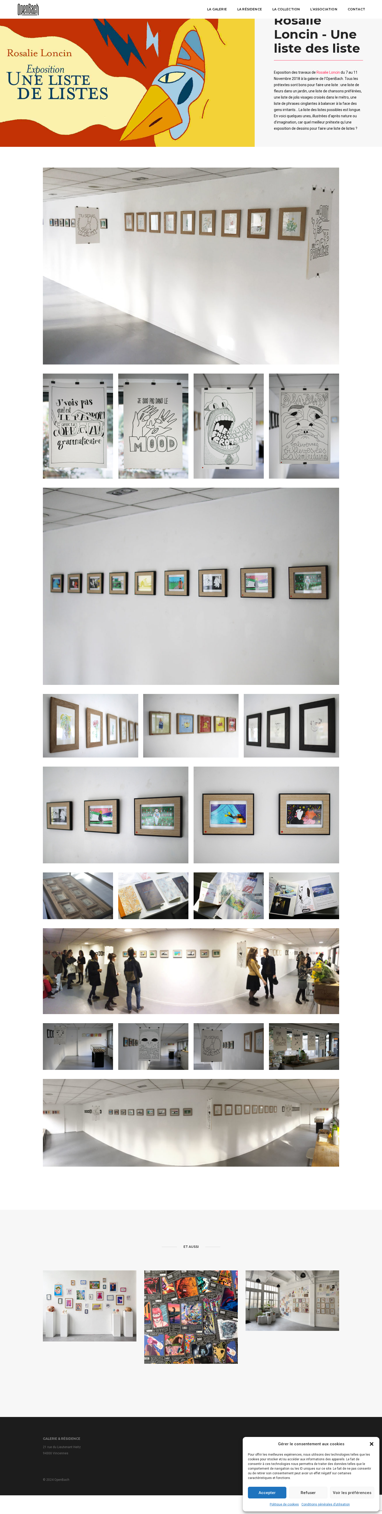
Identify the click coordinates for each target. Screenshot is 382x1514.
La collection (286, 9)
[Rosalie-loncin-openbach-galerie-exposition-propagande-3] (229, 426)
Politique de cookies (284, 1504)
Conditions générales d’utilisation (325, 1504)
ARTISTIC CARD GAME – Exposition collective (191, 1331)
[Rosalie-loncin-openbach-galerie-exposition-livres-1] (153, 895)
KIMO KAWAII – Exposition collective (89, 1316)
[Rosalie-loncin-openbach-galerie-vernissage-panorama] (191, 971)
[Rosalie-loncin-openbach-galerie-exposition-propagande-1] (153, 426)
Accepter (267, 1492)
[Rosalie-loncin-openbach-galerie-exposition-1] (191, 266)
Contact (356, 9)
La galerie (217, 9)
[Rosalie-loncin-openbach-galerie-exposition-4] (90, 726)
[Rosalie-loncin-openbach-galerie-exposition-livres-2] (229, 895)
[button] (371, 1444)
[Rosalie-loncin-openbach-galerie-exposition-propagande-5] (304, 426)
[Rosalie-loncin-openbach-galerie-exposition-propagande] (78, 426)
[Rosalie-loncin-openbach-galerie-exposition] (191, 586)
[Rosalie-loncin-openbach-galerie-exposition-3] (291, 726)
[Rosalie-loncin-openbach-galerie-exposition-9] (229, 1046)
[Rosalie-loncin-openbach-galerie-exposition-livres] (304, 895)
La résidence (249, 9)
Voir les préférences (352, 1492)
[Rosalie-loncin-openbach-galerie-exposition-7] (78, 1046)
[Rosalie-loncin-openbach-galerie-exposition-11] (78, 895)
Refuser (308, 1492)
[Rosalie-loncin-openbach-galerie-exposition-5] (115, 815)
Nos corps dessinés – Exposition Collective (292, 1309)
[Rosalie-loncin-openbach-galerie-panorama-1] (191, 1123)
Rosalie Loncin (328, 72)
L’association (323, 9)
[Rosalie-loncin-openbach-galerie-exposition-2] (191, 726)
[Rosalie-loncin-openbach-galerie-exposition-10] (304, 1046)
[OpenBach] (28, 9)
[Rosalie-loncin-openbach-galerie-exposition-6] (266, 815)
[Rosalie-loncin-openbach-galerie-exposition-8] (153, 1046)
